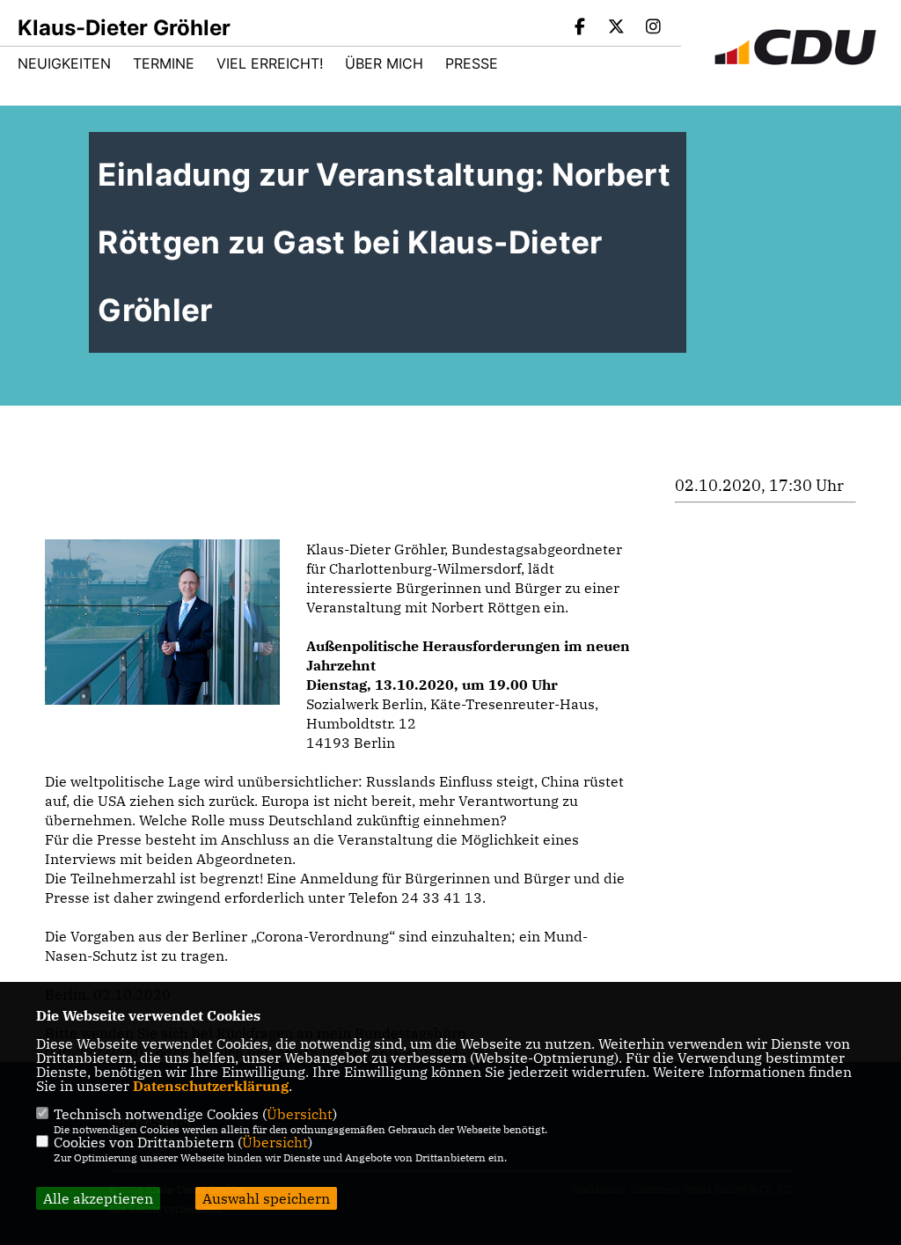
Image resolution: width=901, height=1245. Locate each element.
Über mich (384, 63)
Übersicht (300, 1114)
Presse (471, 63)
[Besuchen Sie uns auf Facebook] (579, 28)
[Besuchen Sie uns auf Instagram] (652, 28)
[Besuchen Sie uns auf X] (616, 28)
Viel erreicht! (269, 63)
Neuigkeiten (64, 63)
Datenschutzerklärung (211, 1086)
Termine (163, 63)
